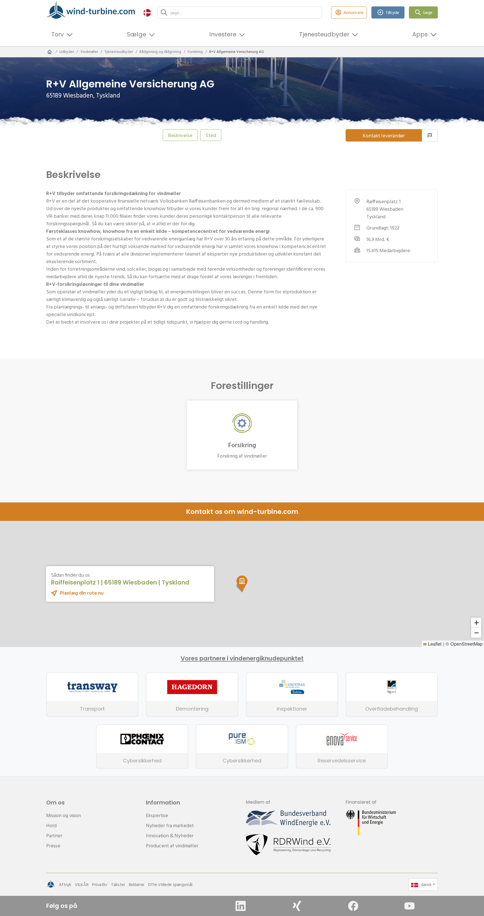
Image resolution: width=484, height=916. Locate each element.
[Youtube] (409, 906)
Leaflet (434, 643)
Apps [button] (420, 34)
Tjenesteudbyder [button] (324, 34)
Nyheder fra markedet (170, 825)
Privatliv (99, 884)
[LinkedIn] (241, 906)
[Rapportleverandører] (430, 135)
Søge (427, 12)
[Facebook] (353, 906)
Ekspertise (157, 815)
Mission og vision (63, 815)
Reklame (136, 884)
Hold (51, 825)
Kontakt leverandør (384, 135)
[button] (147, 12)
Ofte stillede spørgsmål (170, 884)
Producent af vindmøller (172, 845)
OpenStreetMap (466, 643)
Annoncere (353, 12)
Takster (118, 884)
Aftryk (65, 884)
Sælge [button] (136, 34)
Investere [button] (222, 34)
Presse (53, 845)
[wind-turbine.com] (49, 52)
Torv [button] (57, 34)
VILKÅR (82, 884)
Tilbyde (392, 12)
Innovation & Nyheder (170, 835)
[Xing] (297, 906)
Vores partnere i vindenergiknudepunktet (242, 658)
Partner (54, 835)
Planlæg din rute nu (82, 593)
